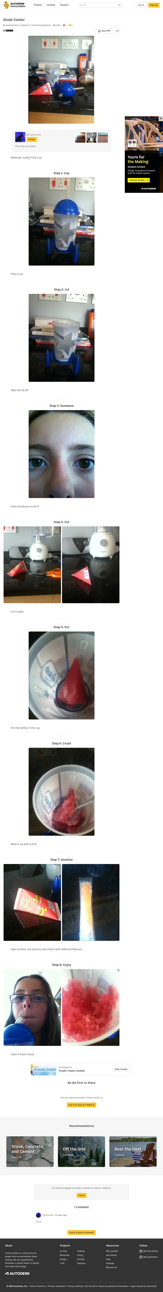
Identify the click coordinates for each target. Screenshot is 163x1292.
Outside (81, 1259)
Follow (31, 139)
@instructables (150, 1251)
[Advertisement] (144, 154)
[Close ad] (161, 118)
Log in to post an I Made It (81, 1104)
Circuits (63, 1251)
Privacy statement (56, 1286)
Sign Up (154, 5)
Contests (51, 4)
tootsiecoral (11, 25)
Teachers (64, 4)
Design (63, 1259)
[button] (117, 30)
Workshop (64, 1255)
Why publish (112, 1251)
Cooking (24, 25)
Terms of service (38, 1286)
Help (108, 1259)
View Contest (121, 1069)
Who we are (111, 1267)
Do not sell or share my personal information (106, 1286)
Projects (38, 4)
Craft (62, 1263)
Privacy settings (75, 1286)
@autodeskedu (150, 1257)
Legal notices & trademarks (143, 1286)
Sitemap (110, 1263)
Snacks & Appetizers (41, 25)
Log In (141, 5)
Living (80, 1255)
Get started (111, 1255)
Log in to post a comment (81, 1232)
